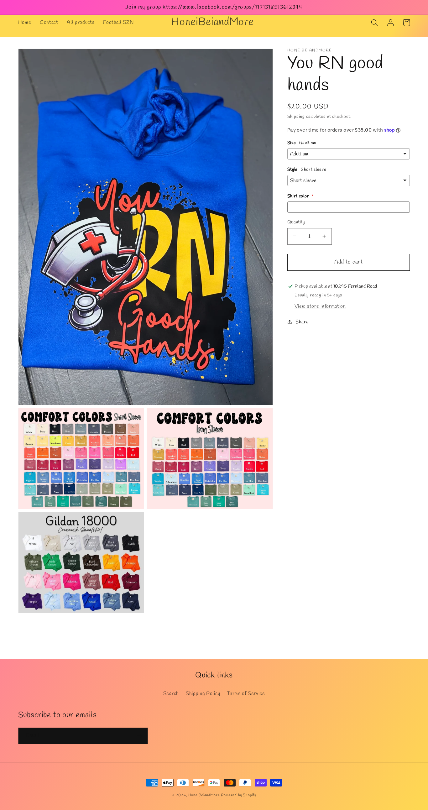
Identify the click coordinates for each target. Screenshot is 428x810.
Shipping (296, 116)
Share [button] (302, 321)
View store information (320, 306)
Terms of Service (246, 693)
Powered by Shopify (238, 795)
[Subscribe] (140, 736)
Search (171, 693)
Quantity (296, 222)
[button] (375, 23)
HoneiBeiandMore (204, 795)
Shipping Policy (203, 693)
